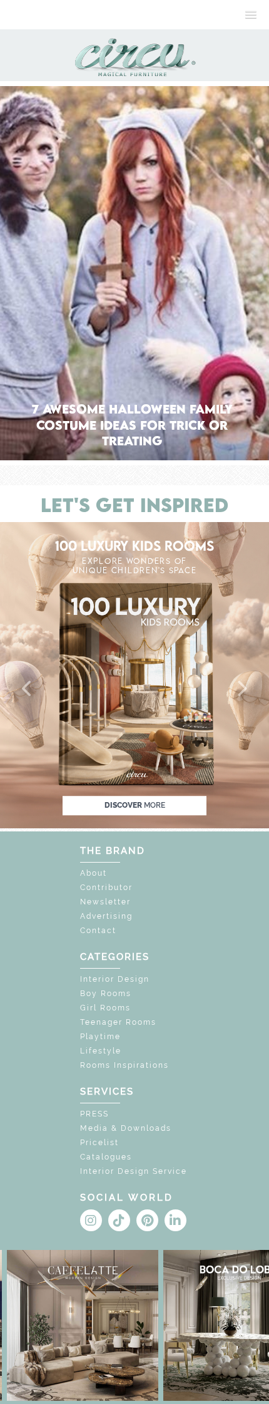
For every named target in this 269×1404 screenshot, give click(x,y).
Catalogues (106, 1157)
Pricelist (99, 1142)
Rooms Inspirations (124, 1065)
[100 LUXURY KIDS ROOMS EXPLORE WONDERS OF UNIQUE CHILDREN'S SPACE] (134, 674)
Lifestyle (100, 1051)
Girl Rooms (105, 1008)
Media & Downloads (125, 1128)
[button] (27, 689)
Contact (98, 930)
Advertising (106, 916)
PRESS (94, 1114)
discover (134, 805)
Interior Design (115, 979)
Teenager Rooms (118, 1022)
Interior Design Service (133, 1171)
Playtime (100, 1036)
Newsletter (105, 902)
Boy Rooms (105, 993)
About (93, 873)
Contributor (106, 887)
